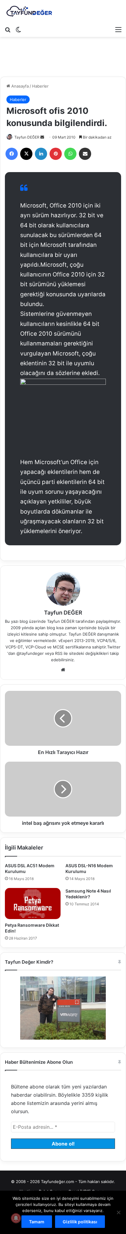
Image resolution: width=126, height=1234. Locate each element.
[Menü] (118, 29)
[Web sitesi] (63, 669)
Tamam (36, 1221)
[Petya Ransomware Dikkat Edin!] (33, 903)
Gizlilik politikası (80, 1221)
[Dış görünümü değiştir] (18, 29)
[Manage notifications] (16, 1218)
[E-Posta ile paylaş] (85, 154)
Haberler (40, 86)
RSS (58, 653)
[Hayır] (118, 1212)
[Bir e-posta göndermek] (42, 137)
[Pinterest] (56, 154)
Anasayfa (19, 86)
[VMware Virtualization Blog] (29, 11)
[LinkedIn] (41, 154)
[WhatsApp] (70, 154)
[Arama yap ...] (8, 29)
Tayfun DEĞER (26, 137)
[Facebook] (12, 154)
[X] (26, 154)
